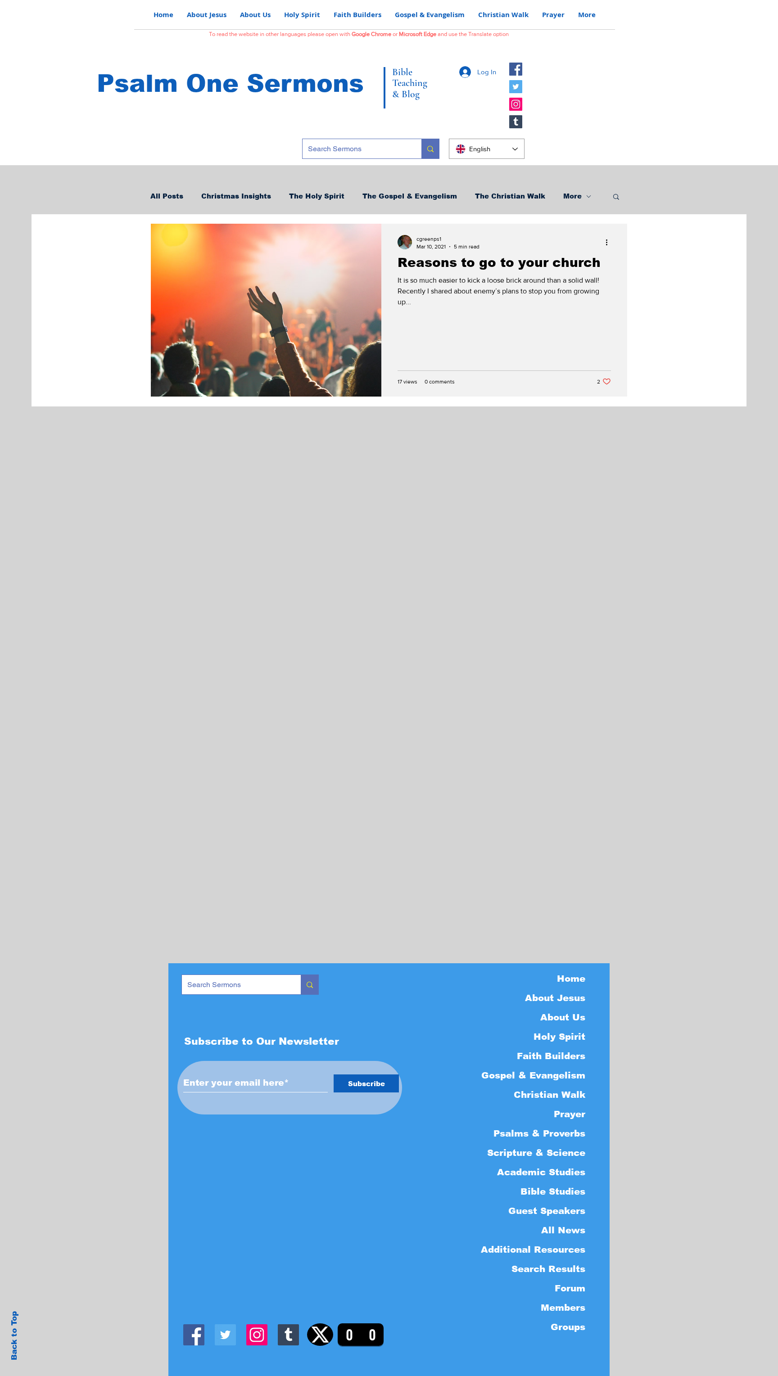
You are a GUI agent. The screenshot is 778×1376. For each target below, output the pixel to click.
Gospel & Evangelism (533, 1075)
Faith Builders (551, 1056)
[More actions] (609, 242)
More (572, 196)
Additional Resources (533, 1249)
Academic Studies (541, 1172)
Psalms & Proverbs (539, 1133)
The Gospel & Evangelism (409, 196)
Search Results (548, 1269)
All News (563, 1230)
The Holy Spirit (316, 196)
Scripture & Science (536, 1153)
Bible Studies (552, 1191)
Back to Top (14, 1335)
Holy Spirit (559, 1037)
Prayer (569, 1114)
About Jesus (555, 998)
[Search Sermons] (430, 148)
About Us (562, 1017)
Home (571, 979)
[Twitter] (515, 86)
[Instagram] (515, 104)
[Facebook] (515, 69)
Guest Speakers (546, 1211)
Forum (570, 1288)
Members (563, 1308)
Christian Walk (549, 1095)
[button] (616, 197)
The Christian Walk (510, 196)
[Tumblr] (515, 121)
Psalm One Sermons (230, 83)
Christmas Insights (236, 196)
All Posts (166, 196)
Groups (568, 1327)
